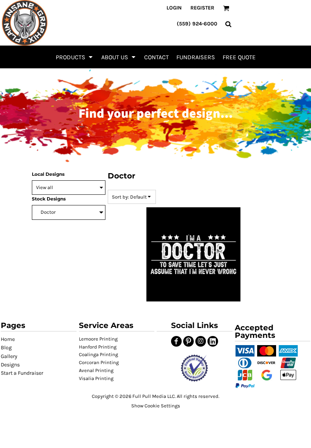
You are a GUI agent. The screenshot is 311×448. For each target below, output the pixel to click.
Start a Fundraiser (22, 373)
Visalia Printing (96, 378)
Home (8, 339)
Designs (10, 364)
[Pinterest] (188, 341)
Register (202, 8)
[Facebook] (176, 341)
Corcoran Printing (99, 362)
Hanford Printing (97, 347)
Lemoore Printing (98, 339)
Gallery (9, 356)
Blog (6, 347)
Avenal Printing (96, 370)
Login (174, 8)
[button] (74, 57)
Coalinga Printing (98, 354)
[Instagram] (200, 341)
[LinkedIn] (212, 341)
